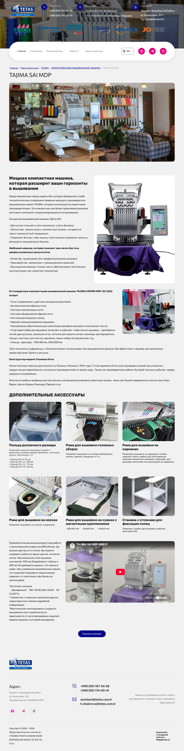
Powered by (162, 732)
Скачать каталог (91, 633)
